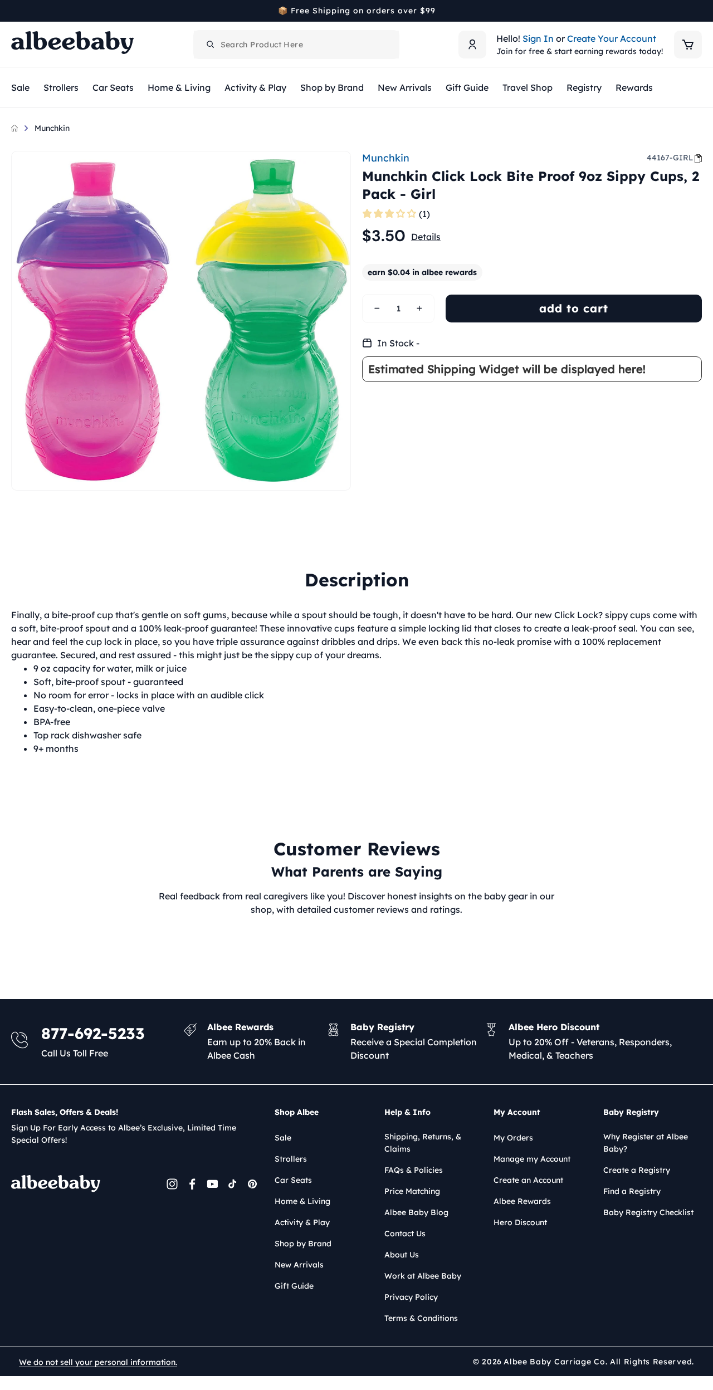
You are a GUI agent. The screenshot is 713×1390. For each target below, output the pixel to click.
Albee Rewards (522, 1201)
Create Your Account (611, 38)
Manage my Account (532, 1159)
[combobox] (296, 44)
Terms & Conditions (421, 1318)
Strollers (291, 1159)
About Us (401, 1255)
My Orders (513, 1138)
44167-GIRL (670, 158)
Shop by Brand (303, 1244)
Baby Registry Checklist (648, 1212)
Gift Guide (294, 1286)
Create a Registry (636, 1170)
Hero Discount (520, 1222)
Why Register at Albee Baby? (645, 1143)
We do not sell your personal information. (98, 1362)
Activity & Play (302, 1222)
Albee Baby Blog (416, 1212)
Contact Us (405, 1234)
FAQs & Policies (413, 1170)
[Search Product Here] (210, 44)
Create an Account (528, 1180)
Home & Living (302, 1201)
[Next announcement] (698, 10)
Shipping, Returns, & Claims (422, 1143)
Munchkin (52, 128)
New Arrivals (299, 1265)
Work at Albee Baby (422, 1276)
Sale (283, 1138)
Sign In (538, 38)
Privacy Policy (411, 1297)
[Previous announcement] (15, 10)
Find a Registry (632, 1191)
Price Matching (412, 1191)
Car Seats (293, 1180)
